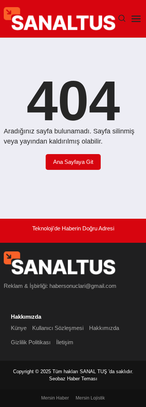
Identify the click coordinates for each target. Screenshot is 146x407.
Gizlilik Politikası (31, 342)
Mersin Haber (55, 398)
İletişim (64, 342)
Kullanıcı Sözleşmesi (57, 328)
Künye (19, 328)
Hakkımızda (104, 328)
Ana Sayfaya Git (73, 162)
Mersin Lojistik (90, 398)
